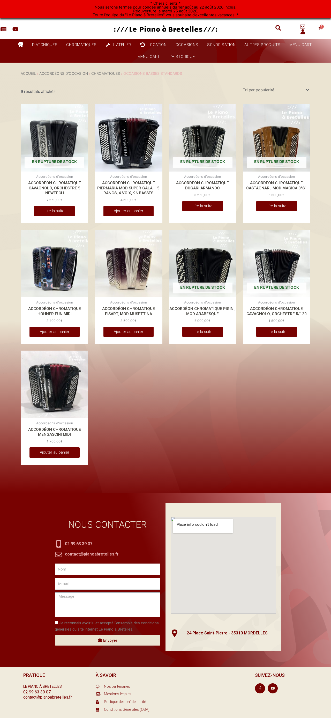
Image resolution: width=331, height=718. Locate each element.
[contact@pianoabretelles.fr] (58, 554)
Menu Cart (300, 44)
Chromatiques (105, 73)
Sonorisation (221, 44)
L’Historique (182, 56)
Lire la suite (54, 211)
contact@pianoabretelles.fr (91, 554)
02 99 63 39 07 (78, 543)
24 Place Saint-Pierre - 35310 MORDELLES (227, 633)
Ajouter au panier (128, 211)
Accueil (28, 73)
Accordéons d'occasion (63, 73)
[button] (278, 28)
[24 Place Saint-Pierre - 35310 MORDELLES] (174, 633)
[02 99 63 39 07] (58, 544)
